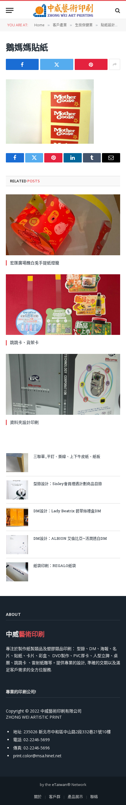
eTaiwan (59, 784)
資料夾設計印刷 (24, 422)
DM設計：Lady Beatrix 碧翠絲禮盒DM (67, 510)
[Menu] (9, 10)
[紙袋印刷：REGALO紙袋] (17, 571)
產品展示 (75, 796)
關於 (38, 796)
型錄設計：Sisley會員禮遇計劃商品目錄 (67, 483)
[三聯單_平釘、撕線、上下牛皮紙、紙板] (17, 462)
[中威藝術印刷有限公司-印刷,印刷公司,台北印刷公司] (63, 10)
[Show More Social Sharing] (114, 64)
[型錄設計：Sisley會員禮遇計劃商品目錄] (17, 489)
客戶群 (54, 796)
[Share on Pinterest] (91, 64)
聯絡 (94, 796)
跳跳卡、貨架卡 (24, 342)
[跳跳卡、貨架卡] (63, 304)
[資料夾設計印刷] (63, 384)
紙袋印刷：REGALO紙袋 (54, 565)
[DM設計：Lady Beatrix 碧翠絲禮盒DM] (17, 517)
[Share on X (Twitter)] (56, 64)
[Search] (117, 10)
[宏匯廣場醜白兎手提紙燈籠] (63, 224)
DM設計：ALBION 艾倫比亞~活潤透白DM (70, 538)
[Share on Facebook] (22, 64)
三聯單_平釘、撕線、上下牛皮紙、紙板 (66, 456)
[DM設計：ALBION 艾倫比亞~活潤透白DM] (17, 544)
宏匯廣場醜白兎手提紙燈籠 (34, 263)
